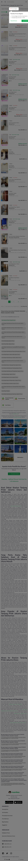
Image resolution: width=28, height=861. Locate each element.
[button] (13, 9)
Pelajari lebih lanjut (13, 20)
